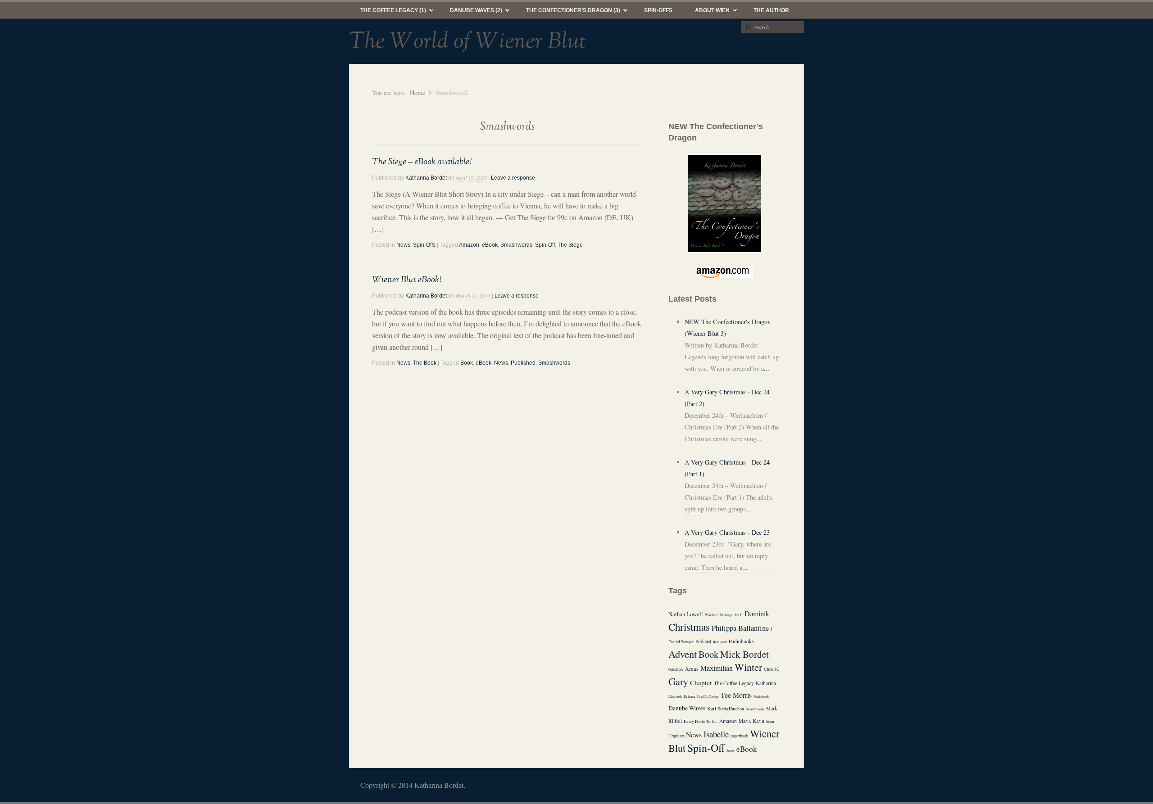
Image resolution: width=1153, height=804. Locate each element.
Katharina (766, 683)
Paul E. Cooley (708, 696)
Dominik (756, 613)
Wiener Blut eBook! (406, 279)
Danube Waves (686, 708)
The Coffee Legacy (734, 683)
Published (523, 363)
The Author (771, 10)
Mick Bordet (744, 654)
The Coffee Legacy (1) (387, 12)
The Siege (570, 245)
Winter (748, 666)
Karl (711, 708)
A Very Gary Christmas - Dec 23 (727, 532)
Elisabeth (675, 696)
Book (466, 363)
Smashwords (516, 245)
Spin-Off (545, 245)
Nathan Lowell (685, 614)
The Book (424, 363)
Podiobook (761, 696)
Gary (678, 681)
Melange (726, 615)
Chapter (701, 682)
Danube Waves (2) (470, 12)
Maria (745, 721)
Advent (682, 653)
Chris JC (772, 669)
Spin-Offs (658, 10)
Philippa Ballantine (740, 628)
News (403, 245)
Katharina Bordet (426, 178)
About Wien (707, 12)
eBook (490, 245)
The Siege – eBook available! (422, 161)
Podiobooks (741, 641)
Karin (758, 721)
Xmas (692, 669)
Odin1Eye (675, 669)
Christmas (689, 626)
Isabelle (716, 734)
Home (417, 92)
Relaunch (720, 642)
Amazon (469, 245)
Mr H (739, 615)
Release (689, 696)
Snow (730, 750)
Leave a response (513, 178)
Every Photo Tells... (700, 721)
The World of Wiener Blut (467, 41)
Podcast (703, 641)
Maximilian (716, 668)
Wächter (711, 615)
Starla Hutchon (731, 709)
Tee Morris (736, 695)
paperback (739, 736)
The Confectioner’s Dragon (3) (567, 12)
